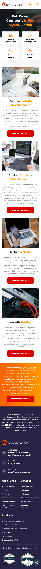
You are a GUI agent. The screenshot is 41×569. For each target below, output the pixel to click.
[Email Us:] (4, 471)
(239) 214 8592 (15, 463)
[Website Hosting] (30, 51)
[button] (30, 4)
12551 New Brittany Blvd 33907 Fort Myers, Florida (19, 453)
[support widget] (36, 562)
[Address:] (4, 453)
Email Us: (12, 469)
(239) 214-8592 (27, 382)
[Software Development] (30, 35)
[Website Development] (11, 35)
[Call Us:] (4, 462)
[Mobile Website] (11, 51)
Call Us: (11, 460)
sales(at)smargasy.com (19, 472)
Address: (12, 450)
